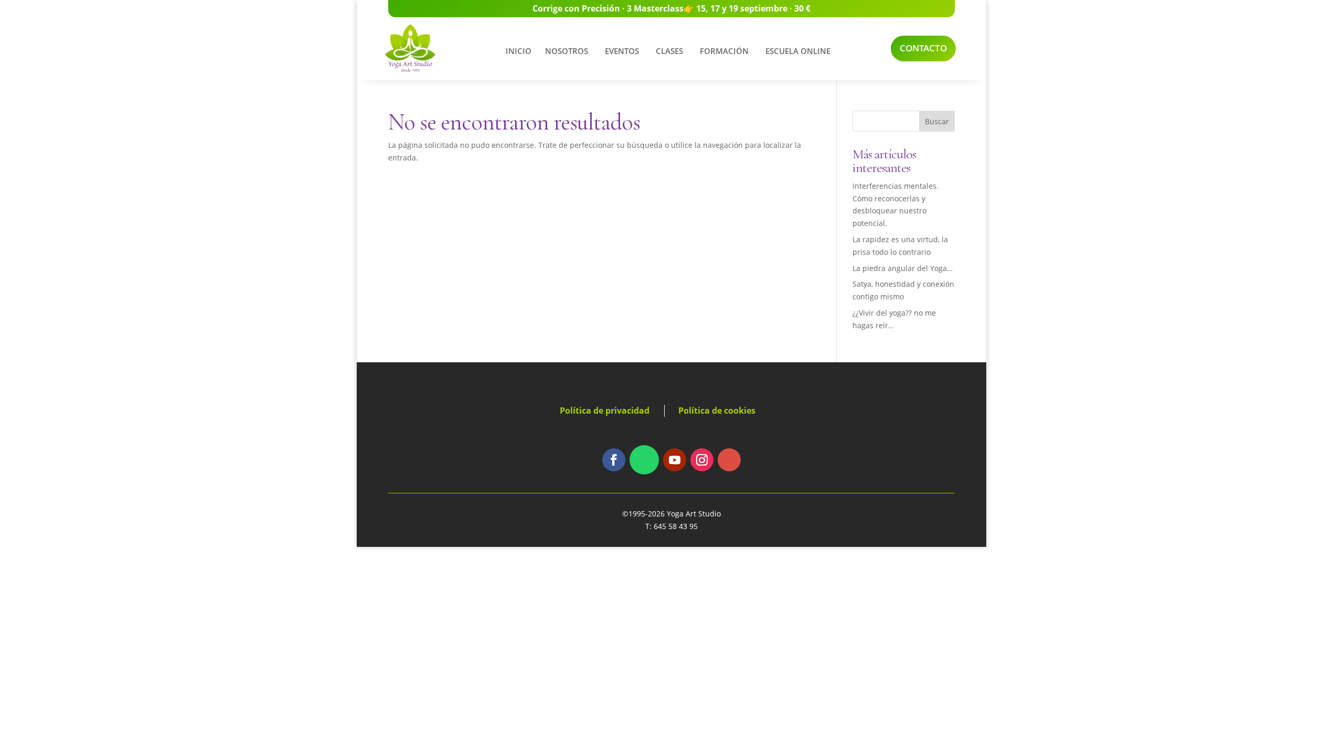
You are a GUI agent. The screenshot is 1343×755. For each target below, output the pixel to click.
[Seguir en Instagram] (701, 459)
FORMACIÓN (724, 51)
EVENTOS (622, 51)
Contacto (923, 48)
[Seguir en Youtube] (674, 459)
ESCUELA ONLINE (797, 51)
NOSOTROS (566, 51)
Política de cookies (716, 410)
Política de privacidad (604, 410)
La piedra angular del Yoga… (902, 268)
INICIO (518, 51)
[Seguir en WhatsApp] (644, 459)
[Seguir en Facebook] (613, 459)
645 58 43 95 (676, 526)
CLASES (669, 51)
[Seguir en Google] (729, 459)
